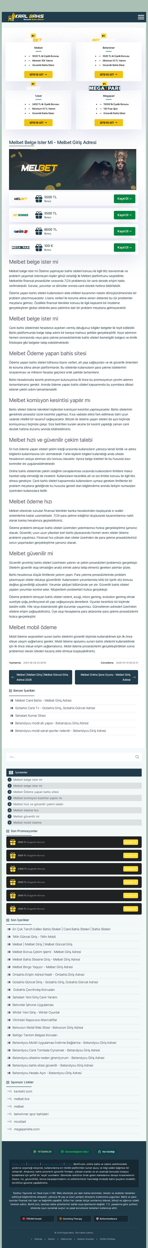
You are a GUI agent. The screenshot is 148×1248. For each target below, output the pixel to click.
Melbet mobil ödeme (27, 822)
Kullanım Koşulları (85, 1239)
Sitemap (38, 1239)
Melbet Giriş (19, 1164)
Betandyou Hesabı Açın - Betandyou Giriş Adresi (46, 1073)
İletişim (51, 1239)
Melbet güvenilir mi (26, 816)
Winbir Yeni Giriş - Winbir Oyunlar (36, 1012)
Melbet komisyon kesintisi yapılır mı (37, 798)
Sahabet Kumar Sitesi (30, 715)
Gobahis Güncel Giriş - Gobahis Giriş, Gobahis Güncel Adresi (55, 982)
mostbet (20, 1121)
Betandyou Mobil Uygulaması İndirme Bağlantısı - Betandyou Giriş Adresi (64, 1043)
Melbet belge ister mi (27, 779)
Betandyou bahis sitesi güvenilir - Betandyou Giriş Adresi (52, 1065)
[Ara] (137, 757)
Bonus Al (129, 842)
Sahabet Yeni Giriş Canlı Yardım (34, 997)
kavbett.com (23, 1091)
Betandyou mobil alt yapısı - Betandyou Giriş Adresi (51, 723)
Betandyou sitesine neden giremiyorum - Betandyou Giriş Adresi (58, 1058)
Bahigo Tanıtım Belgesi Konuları (34, 1035)
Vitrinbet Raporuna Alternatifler (34, 1020)
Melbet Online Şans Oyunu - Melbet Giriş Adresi (105, 677)
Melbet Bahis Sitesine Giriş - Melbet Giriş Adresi (46, 959)
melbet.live (21, 1099)
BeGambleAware (108, 1218)
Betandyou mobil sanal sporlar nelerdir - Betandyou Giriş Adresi (60, 731)
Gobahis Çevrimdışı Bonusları (33, 990)
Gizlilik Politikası (107, 1239)
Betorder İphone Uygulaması (32, 1005)
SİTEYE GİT (36, 74)
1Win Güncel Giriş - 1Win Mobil (34, 937)
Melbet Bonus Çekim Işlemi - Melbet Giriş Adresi (46, 952)
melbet (19, 1106)
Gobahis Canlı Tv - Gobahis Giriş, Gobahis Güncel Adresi (55, 708)
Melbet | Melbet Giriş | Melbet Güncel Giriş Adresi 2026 (42, 677)
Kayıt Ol (122, 198)
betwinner (33, 1164)
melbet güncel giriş (52, 1164)
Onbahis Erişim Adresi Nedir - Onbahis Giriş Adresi (48, 974)
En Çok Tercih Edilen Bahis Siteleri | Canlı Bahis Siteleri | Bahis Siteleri (61, 929)
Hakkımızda (66, 1239)
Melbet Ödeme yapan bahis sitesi (36, 792)
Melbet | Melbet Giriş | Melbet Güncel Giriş (42, 944)
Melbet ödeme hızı (26, 810)
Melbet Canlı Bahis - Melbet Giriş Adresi (43, 700)
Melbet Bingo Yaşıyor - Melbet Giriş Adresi (42, 967)
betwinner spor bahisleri (31, 1114)
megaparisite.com (27, 1129)
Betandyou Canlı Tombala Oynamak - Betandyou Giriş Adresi (56, 1050)
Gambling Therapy (72, 1218)
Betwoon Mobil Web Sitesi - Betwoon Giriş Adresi (47, 1027)
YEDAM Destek (34, 1218)
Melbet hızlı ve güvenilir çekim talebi (38, 804)
